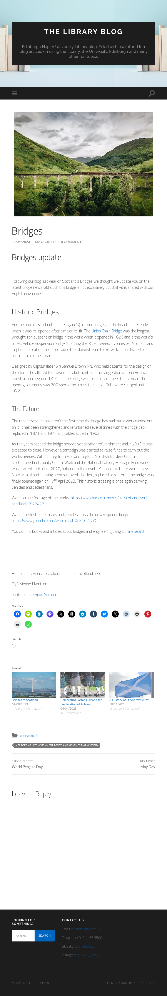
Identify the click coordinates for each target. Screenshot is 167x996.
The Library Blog (83, 32)
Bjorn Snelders (47, 594)
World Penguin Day (27, 764)
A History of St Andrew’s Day (129, 700)
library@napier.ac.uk (85, 928)
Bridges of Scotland (25, 700)
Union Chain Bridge (106, 331)
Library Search (133, 531)
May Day (147, 764)
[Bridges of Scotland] (34, 685)
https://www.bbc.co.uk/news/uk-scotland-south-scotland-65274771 (82, 501)
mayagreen (45, 242)
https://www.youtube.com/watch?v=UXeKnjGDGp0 (54, 520)
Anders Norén (132, 983)
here (97, 573)
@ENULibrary (84, 946)
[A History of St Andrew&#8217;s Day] (131, 685)
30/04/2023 (21, 242)
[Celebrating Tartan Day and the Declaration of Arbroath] (82, 685)
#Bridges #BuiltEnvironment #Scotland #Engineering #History (57, 745)
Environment (28, 735)
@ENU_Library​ (88, 955)
